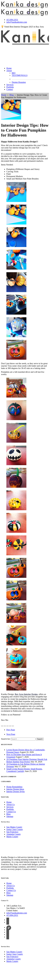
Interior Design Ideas (15, 789)
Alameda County (13, 834)
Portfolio (10, 87)
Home (9, 68)
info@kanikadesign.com (16, 22)
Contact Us (11, 812)
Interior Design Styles (15, 791)
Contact (9, 89)
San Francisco (12, 832)
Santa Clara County (14, 829)
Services (9, 84)
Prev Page (10, 730)
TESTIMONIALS (19, 75)
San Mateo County (14, 827)
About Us (10, 804)
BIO (13, 73)
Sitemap (9, 816)
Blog (11, 95)
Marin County (12, 836)
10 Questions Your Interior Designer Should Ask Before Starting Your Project (26, 760)
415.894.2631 (12, 20)
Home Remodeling (14, 787)
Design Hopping (19, 82)
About (9, 70)
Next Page (10, 734)
